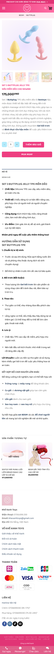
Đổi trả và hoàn (9, 539)
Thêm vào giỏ (33, 144)
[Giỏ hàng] (50, 8)
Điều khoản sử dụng (11, 554)
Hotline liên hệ (9, 603)
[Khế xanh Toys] (27, 8)
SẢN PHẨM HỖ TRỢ (33, 639)
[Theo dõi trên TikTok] (15, 623)
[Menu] (4, 8)
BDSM (21, 15)
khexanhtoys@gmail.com (21, 518)
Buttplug (30, 15)
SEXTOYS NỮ (44, 637)
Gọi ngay (6, 651)
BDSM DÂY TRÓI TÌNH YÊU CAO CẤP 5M (39, 471)
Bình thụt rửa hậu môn (17, 129)
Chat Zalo (34, 651)
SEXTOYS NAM (11, 639)
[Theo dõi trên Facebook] (4, 623)
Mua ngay (41, 2)
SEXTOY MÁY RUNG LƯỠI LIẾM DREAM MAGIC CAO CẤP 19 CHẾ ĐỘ (12, 472)
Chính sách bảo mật (11, 544)
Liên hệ (46, 639)
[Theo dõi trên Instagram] (9, 623)
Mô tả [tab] (4, 171)
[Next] (48, 45)
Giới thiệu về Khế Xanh (13, 533)
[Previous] (6, 45)
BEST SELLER (31, 637)
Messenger (20, 651)
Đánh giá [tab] (6, 177)
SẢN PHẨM (19, 637)
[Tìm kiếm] (45, 8)
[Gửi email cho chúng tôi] (20, 623)
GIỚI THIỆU (8, 637)
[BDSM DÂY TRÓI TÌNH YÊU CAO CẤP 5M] (40, 454)
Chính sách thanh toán (13, 549)
